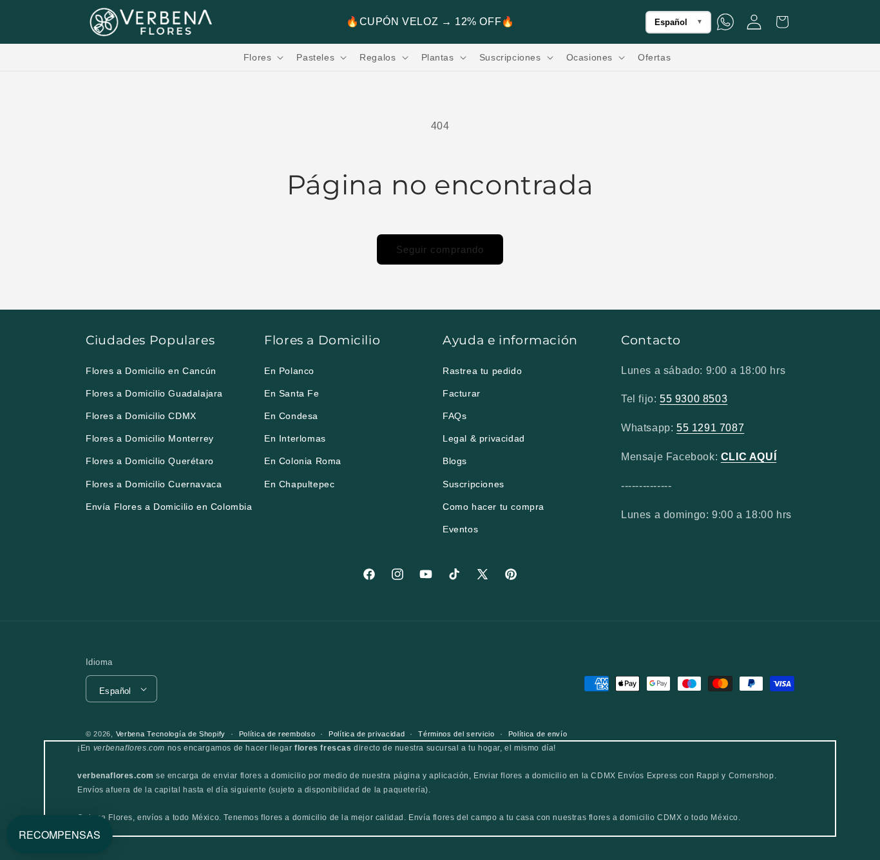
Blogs (455, 461)
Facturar (462, 393)
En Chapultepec (299, 484)
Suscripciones (473, 484)
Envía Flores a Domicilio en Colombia (169, 506)
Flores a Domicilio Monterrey (150, 438)
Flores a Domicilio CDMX (141, 416)
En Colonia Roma (302, 461)
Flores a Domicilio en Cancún (151, 371)
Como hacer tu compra (493, 506)
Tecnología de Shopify (186, 734)
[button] (262, 57)
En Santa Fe (292, 393)
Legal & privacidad (484, 438)
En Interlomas (295, 438)
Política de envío (538, 734)
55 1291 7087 (710, 427)
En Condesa (291, 416)
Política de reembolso (277, 734)
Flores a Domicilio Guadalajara (154, 393)
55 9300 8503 (693, 398)
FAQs (454, 416)
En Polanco (289, 371)
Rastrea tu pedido (482, 371)
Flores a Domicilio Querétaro (150, 461)
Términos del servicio (456, 734)
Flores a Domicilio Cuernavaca (154, 484)
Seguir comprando (440, 249)
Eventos (460, 529)
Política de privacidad (367, 734)
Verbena (130, 734)
